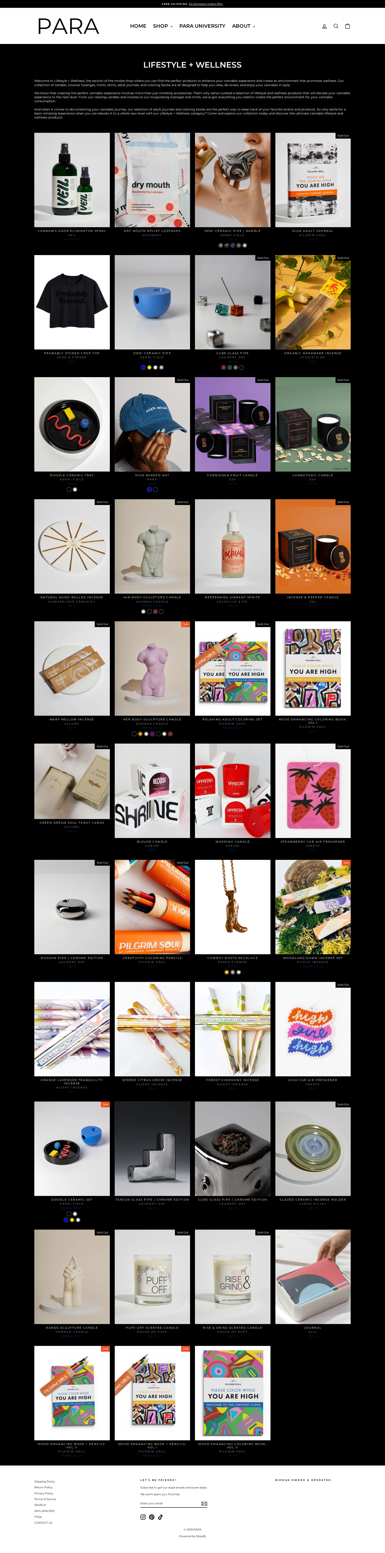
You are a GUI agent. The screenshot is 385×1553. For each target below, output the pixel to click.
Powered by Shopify (192, 1536)
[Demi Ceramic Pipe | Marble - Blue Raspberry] (221, 245)
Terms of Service (45, 1499)
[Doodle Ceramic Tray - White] (75, 489)
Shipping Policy (44, 1481)
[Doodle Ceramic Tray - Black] (69, 489)
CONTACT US (43, 1522)
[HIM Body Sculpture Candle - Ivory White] (143, 611)
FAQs (38, 1516)
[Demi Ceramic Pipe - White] (155, 367)
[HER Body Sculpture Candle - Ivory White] (164, 734)
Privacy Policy (43, 1493)
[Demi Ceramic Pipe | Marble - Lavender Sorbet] (239, 245)
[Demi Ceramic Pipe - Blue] (143, 367)
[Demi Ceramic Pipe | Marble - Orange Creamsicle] (245, 245)
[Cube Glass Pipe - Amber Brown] (223, 367)
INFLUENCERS (44, 1511)
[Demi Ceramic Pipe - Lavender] (161, 367)
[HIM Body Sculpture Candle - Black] (149, 611)
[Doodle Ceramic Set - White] (75, 1214)
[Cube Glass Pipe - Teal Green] (229, 367)
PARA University (202, 26)
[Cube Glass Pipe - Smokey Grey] (235, 367)
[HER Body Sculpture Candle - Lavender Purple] (152, 734)
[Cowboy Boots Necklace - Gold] (227, 972)
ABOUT (242, 26)
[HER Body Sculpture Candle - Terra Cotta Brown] (170, 734)
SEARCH (40, 1505)
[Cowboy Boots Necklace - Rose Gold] (233, 972)
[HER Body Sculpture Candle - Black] (158, 734)
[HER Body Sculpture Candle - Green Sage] (134, 734)
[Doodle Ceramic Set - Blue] (66, 1220)
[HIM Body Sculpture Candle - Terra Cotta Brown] (155, 611)
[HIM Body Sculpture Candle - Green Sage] (161, 611)
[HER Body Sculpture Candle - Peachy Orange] (140, 734)
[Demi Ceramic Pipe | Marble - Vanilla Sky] (233, 245)
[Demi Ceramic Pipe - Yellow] (149, 367)
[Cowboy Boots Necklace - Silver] (239, 972)
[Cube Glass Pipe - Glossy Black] (242, 367)
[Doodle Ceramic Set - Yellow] (72, 1220)
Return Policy (43, 1487)
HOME (138, 26)
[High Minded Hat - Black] (155, 489)
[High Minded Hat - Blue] (149, 489)
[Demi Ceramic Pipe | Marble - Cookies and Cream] (227, 245)
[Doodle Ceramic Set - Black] (69, 1214)
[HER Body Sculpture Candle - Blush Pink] (146, 734)
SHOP (161, 26)
